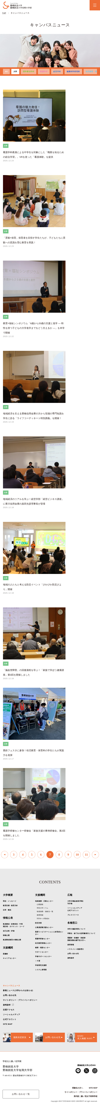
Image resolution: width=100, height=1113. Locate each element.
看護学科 (44, 71)
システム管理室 (41, 970)
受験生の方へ (77, 1088)
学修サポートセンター (43, 956)
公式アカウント (9, 1019)
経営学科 (57, 71)
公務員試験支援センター (44, 927)
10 (77, 854)
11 (86, 854)
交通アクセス (8, 1010)
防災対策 (38, 923)
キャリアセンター (9, 958)
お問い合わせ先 (73, 953)
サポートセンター (41, 952)
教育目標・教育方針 (10, 905)
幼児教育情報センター (43, 943)
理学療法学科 (28, 71)
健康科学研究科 (73, 71)
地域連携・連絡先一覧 (45, 911)
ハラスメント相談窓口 (75, 949)
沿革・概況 (7, 910)
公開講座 (40, 904)
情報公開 (6, 935)
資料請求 (70, 958)
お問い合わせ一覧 (21, 1094)
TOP (4, 13)
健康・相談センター (42, 947)
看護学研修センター (42, 939)
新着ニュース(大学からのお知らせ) (18, 990)
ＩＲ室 (37, 961)
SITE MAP (7, 1024)
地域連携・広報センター (44, 901)
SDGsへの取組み (43, 918)
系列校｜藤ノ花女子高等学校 (85, 1096)
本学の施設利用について (76, 929)
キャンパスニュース (20, 13)
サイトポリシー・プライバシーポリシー (20, 1000)
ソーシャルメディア (11, 1014)
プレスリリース (73, 915)
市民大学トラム (42, 908)
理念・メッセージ (9, 901)
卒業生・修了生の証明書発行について (81, 933)
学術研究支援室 (41, 965)
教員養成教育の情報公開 (12, 940)
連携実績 (40, 915)
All (6, 71)
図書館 (5, 954)
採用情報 (70, 945)
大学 (15, 71)
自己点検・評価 (8, 931)
